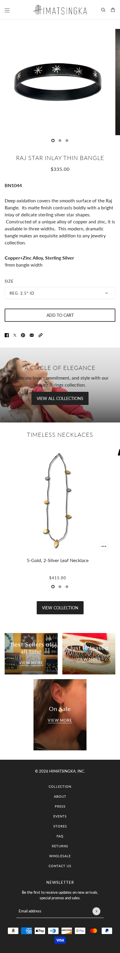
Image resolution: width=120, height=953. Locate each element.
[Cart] (112, 9)
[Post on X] (15, 334)
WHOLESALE (60, 856)
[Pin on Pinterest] (23, 334)
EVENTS (60, 816)
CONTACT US (60, 866)
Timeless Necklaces (60, 434)
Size (9, 281)
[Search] (103, 9)
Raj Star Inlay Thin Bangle (60, 157)
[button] (40, 334)
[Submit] (96, 911)
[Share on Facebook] (6, 334)
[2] (66, 140)
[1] (60, 140)
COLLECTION (60, 786)
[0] (53, 140)
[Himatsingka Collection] (60, 10)
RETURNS (60, 846)
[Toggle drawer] (7, 10)
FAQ (60, 836)
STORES (60, 826)
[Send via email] (31, 334)
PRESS (60, 806)
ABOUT (60, 796)
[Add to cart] (103, 546)
